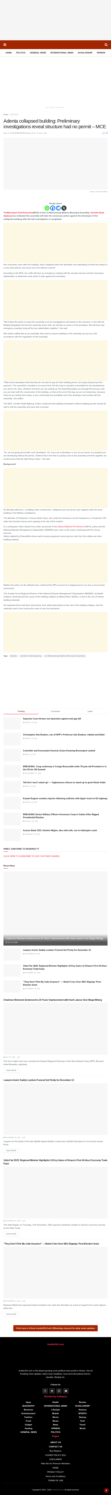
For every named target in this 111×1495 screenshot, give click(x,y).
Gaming (28, 1428)
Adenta (13, 656)
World (82, 1428)
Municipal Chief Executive (20, 212)
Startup (82, 1417)
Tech (82, 1421)
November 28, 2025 (32, 972)
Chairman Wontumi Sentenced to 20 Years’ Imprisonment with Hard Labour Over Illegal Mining (54, 938)
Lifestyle (55, 1409)
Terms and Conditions (55, 1476)
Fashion (28, 1417)
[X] (63, 208)
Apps (28, 1402)
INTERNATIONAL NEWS (61, 53)
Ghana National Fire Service (70, 526)
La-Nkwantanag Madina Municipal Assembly (65, 656)
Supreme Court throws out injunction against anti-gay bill (52, 718)
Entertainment (28, 1413)
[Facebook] (52, 208)
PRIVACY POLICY (55, 1472)
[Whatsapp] (47, 208)
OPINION (101, 53)
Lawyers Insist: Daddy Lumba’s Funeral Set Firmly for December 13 (57, 950)
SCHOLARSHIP (85, 53)
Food (28, 1421)
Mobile (55, 1413)
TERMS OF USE (55, 1480)
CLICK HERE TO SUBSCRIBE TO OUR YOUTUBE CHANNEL (31, 856)
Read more (11, 1070)
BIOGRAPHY (28, 1406)
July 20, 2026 (12, 942)
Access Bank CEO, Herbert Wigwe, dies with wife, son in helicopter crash (60, 830)
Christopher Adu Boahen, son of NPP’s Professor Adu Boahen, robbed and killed (63, 734)
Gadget (28, 1424)
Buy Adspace (55, 1451)
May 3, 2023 (8, 133)
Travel (82, 1424)
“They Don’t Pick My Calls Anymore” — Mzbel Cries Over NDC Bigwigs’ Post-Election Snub (51, 1244)
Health (55, 1402)
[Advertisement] (55, 20)
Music (56, 1421)
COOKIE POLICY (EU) (55, 1455)
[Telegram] (58, 208)
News (55, 1424)
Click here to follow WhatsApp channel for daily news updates (55, 1328)
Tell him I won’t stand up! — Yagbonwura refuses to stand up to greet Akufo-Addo (64, 782)
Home (5, 115)
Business (28, 1409)
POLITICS (20, 53)
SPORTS (82, 1413)
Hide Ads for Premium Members (55, 1463)
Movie (56, 1417)
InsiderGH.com (58, 1490)
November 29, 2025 (32, 954)
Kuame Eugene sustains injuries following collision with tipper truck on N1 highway (65, 798)
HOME (9, 53)
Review (82, 1402)
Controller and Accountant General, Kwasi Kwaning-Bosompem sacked (59, 750)
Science (82, 1409)
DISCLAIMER (55, 1459)
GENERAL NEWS (38, 53)
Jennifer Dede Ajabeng (30, 656)
